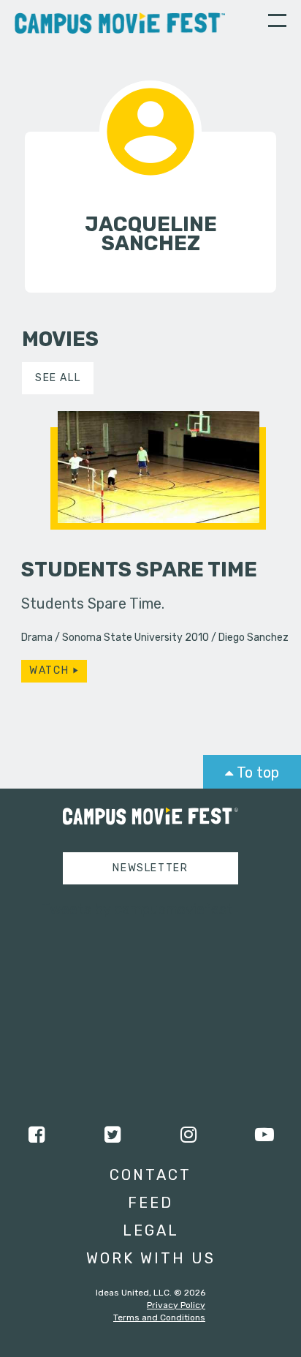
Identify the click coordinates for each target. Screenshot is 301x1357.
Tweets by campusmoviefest (137, 909)
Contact (150, 1175)
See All (57, 378)
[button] (277, 22)
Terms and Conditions (159, 1317)
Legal (151, 1230)
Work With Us (151, 1258)
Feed (150, 1202)
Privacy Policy (176, 1305)
